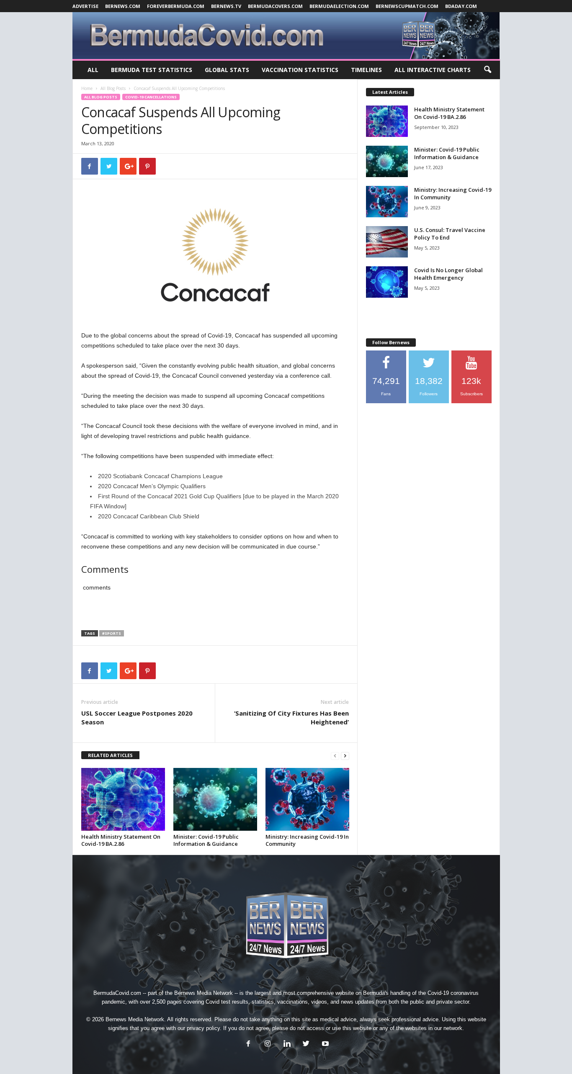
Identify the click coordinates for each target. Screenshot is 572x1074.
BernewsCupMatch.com (407, 6)
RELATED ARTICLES (110, 755)
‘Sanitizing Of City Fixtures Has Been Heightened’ (291, 717)
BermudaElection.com (339, 6)
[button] (487, 70)
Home (87, 88)
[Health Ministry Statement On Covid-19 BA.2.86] (123, 799)
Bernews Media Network (203, 993)
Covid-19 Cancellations (151, 97)
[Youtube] (324, 1044)
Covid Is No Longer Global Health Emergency (448, 273)
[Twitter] (306, 1044)
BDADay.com (461, 6)
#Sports (111, 633)
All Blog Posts (113, 88)
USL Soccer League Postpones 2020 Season (137, 717)
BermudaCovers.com (275, 6)
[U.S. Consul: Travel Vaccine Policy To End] (387, 242)
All (93, 70)
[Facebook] (248, 1044)
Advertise (85, 6)
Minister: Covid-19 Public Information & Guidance (206, 840)
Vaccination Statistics (300, 70)
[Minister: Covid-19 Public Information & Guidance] (215, 799)
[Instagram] (267, 1044)
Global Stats (227, 70)
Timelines (366, 70)
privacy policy (203, 1028)
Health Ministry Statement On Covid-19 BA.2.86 (120, 840)
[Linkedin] (286, 1044)
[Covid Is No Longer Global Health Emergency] (387, 282)
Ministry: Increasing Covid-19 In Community (307, 840)
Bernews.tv (226, 6)
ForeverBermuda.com (175, 6)
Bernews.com (122, 6)
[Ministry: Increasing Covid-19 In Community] (307, 799)
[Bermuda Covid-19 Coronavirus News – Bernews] (286, 35)
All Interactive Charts (432, 70)
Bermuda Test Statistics (151, 70)
